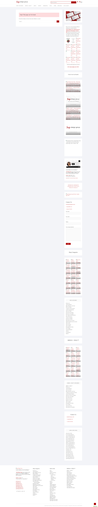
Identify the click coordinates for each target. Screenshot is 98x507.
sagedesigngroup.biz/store (70, 458)
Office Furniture (68, 324)
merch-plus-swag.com (76, 186)
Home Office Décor (69, 397)
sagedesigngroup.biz (69, 451)
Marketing (45, 5)
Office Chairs (35, 486)
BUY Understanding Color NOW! (73, 66)
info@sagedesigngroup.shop (70, 204)
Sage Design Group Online (54, 500)
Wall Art (67, 333)
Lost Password (53, 480)
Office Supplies (68, 325)
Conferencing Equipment (70, 309)
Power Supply (68, 328)
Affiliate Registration (53, 484)
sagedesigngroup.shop (73, 85)
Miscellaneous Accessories (70, 320)
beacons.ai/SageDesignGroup (70, 447)
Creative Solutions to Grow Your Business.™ (73, 105)
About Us (51, 471)
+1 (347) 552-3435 (70, 421)
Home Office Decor (69, 316)
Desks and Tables (68, 311)
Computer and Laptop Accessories (71, 392)
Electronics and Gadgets (70, 313)
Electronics (78, 360)
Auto (68, 355)
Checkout (51, 482)
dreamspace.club (71, 187)
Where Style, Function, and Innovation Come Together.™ (73, 84)
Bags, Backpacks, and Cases (70, 305)
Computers (78, 355)
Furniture (68, 370)
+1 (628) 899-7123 (69, 206)
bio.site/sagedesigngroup (70, 434)
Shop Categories (19, 5)
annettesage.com (75, 187)
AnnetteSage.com (52, 495)
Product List (68, 303)
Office (73, 370)
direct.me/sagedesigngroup (70, 446)
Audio (78, 350)
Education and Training (69, 312)
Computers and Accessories (70, 308)
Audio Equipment (69, 304)
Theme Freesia (75, 505)
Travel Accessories (69, 405)
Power (68, 375)
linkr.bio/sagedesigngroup (70, 439)
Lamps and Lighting (69, 317)
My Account (66, 5)
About (35, 5)
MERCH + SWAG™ (28, 5)
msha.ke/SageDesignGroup (70, 443)
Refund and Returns (52, 489)
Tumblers (78, 375)
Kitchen (73, 365)
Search (73, 2)
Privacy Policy (52, 488)
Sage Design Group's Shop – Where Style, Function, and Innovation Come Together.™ (56, 505)
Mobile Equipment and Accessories (71, 321)
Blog (51, 5)
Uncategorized (68, 332)
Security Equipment (69, 329)
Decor (68, 365)
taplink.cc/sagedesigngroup (70, 442)
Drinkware (73, 360)
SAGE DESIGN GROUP (73, 104)
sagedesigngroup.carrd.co (70, 441)
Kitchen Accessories (69, 399)
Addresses (52, 479)
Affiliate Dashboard (52, 485)
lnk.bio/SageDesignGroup (70, 438)
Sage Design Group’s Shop (54, 499)
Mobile (78, 365)
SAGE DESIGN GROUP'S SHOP (73, 83)
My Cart (51, 481)
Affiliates (59, 5)
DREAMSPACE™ (73, 89)
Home (51, 470)
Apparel (68, 360)
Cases (73, 355)
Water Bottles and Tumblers (70, 407)
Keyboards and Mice (36, 483)
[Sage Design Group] (19, 468)
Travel (73, 375)
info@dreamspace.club (70, 416)
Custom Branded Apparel (70, 393)
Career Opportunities (53, 487)
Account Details (53, 474)
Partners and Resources (53, 486)
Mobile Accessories (69, 400)
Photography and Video (69, 403)
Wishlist (51, 483)
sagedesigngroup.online (70, 186)
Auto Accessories (69, 473)
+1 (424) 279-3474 (69, 209)
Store (55, 5)
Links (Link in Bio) (69, 433)
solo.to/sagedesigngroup (70, 445)
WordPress (80, 505)
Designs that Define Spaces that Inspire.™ (73, 90)
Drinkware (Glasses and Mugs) (71, 395)
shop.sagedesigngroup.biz (19, 487)
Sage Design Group (68, 171)
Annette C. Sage (68, 175)
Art (73, 350)
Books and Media (69, 307)
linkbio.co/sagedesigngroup (70, 437)
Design (39, 5)
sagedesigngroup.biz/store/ (19, 488)
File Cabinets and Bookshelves (37, 480)
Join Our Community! (53, 472)
